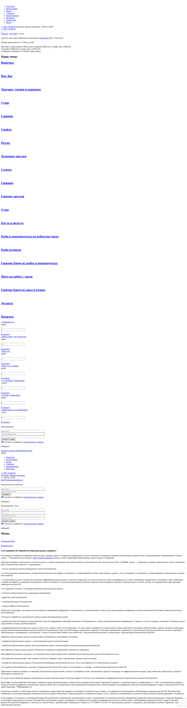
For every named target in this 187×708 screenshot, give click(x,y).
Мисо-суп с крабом (10, 366)
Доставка (13, 34)
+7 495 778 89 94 (8, 27)
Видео (9, 11)
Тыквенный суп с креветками (14, 410)
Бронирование (12, 16)
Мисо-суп (6, 351)
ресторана (44, 38)
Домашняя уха (8, 322)
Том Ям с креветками (11, 395)
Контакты (10, 18)
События (10, 13)
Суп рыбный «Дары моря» (13, 380)
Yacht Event (11, 20)
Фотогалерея (11, 9)
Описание (10, 6)
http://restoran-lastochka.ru (43, 558)
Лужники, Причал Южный (13, 475)
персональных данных (34, 442)
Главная (4, 34)
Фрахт (9, 22)
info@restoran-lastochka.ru (12, 480)
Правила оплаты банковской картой (16, 451)
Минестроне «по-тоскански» (14, 337)
